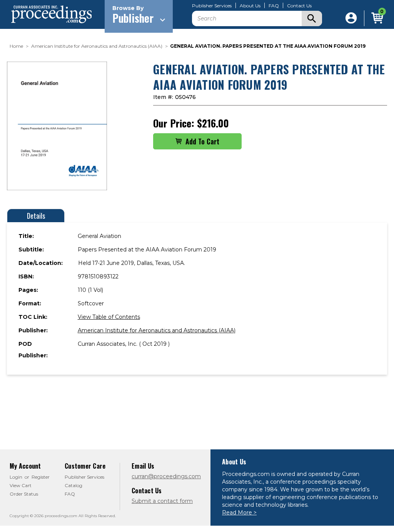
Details (36, 216)
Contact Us (299, 5)
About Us (250, 5)
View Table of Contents (109, 316)
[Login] (351, 18)
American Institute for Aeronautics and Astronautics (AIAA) (156, 330)
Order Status (24, 494)
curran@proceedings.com (166, 476)
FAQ (274, 5)
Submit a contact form (162, 501)
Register (41, 477)
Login (16, 477)
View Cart (21, 485)
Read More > (239, 512)
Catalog (73, 485)
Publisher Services (212, 5)
